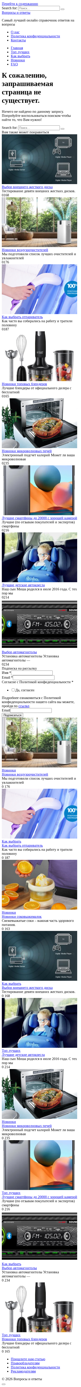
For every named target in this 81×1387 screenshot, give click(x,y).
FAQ (14, 64)
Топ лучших (20, 52)
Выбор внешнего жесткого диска (27, 187)
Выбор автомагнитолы (19, 652)
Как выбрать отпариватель (22, 317)
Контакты (18, 40)
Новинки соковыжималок (22, 916)
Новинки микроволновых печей (27, 451)
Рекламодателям (23, 1371)
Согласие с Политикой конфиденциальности (37, 682)
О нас (15, 32)
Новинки (18, 60)
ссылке (23, 706)
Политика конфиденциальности (35, 36)
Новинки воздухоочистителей (25, 250)
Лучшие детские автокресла (23, 585)
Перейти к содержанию (20, 4)
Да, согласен (24, 690)
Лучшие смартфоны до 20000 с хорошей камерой (39, 518)
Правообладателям (25, 1363)
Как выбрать (20, 56)
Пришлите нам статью (28, 1359)
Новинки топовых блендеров (24, 384)
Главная (17, 48)
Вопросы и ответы (16, 12)
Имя (6, 673)
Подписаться (12, 715)
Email (7, 677)
